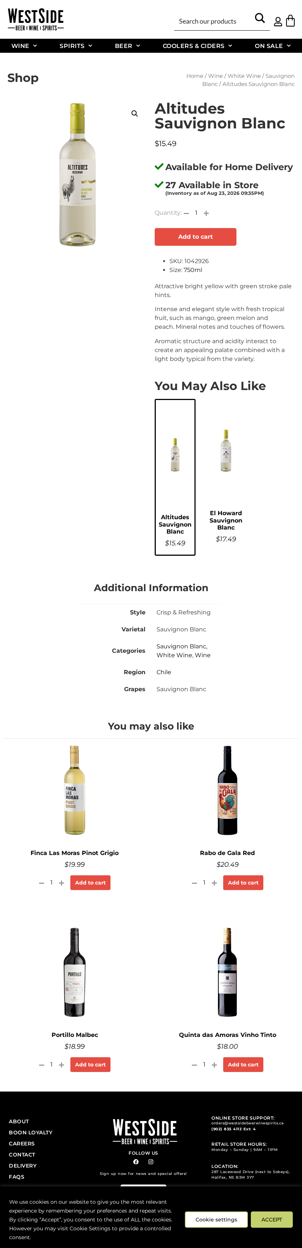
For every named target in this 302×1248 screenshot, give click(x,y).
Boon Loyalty (30, 1132)
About (19, 1121)
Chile (164, 672)
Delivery (22, 1165)
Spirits (72, 45)
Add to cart (195, 236)
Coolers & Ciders (194, 45)
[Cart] (290, 20)
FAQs (16, 1176)
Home (194, 76)
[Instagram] (151, 1162)
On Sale (269, 45)
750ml (193, 269)
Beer (124, 45)
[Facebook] (136, 1162)
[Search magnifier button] (260, 21)
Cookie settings (216, 1219)
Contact (22, 1154)
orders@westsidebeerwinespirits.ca (247, 1123)
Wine (20, 45)
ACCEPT (271, 1219)
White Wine (244, 76)
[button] (134, 113)
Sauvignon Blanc (181, 646)
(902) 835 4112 (226, 1129)
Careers (22, 1143)
